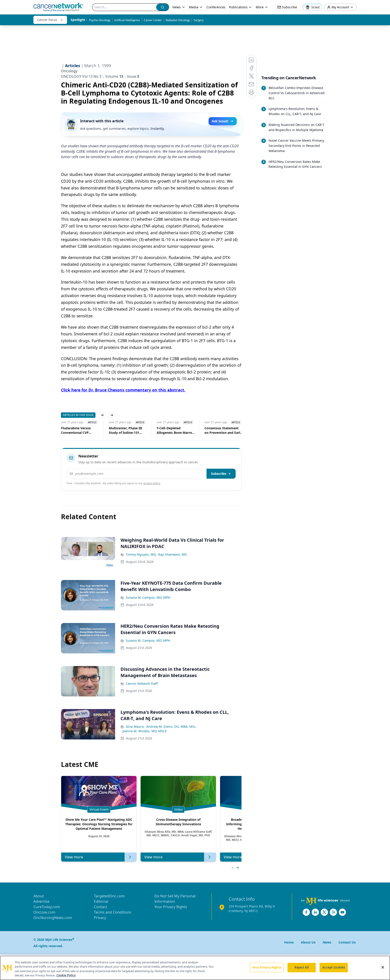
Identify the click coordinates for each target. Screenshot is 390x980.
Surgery (199, 20)
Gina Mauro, (135, 726)
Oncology (69, 70)
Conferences (216, 7)
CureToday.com (46, 906)
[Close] (383, 967)
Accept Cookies (333, 967)
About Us (308, 942)
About (38, 896)
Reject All (302, 967)
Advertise (41, 901)
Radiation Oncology (178, 20)
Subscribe (218, 473)
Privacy (100, 917)
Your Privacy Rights (170, 906)
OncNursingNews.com (52, 917)
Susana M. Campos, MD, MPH (148, 597)
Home (289, 942)
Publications (238, 7)
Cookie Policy (66, 975)
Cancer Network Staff (142, 683)
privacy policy (151, 483)
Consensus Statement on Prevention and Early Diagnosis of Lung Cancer (216, 430)
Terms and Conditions (112, 912)
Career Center (153, 20)
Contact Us (347, 942)
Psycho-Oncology (99, 20)
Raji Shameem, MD (172, 554)
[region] (195, 968)
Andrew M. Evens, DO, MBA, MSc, (171, 726)
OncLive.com (44, 912)
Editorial (101, 901)
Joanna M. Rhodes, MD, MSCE (144, 731)
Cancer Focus (47, 20)
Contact (100, 906)
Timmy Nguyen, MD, (141, 554)
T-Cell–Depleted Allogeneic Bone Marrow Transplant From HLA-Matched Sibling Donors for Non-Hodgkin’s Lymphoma (168, 430)
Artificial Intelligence (127, 20)
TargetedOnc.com (109, 896)
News (176, 7)
